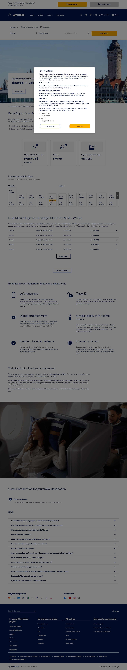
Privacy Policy (45, 113)
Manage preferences (47, 121)
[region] (64, 100)
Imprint (43, 118)
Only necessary (50, 126)
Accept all (80, 126)
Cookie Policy (45, 115)
